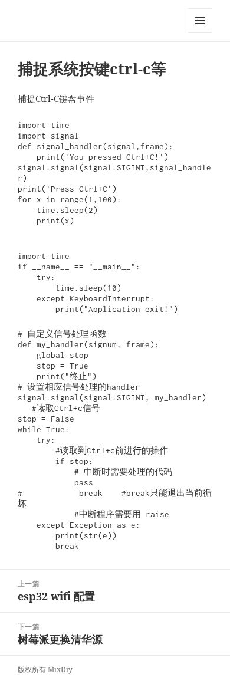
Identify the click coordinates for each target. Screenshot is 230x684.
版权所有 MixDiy (45, 670)
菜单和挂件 (200, 32)
